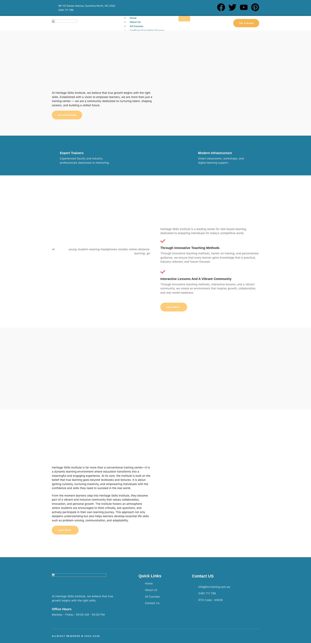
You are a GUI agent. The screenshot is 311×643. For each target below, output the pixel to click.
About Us (135, 22)
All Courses (136, 26)
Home (133, 17)
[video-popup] (209, 483)
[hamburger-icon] (184, 18)
